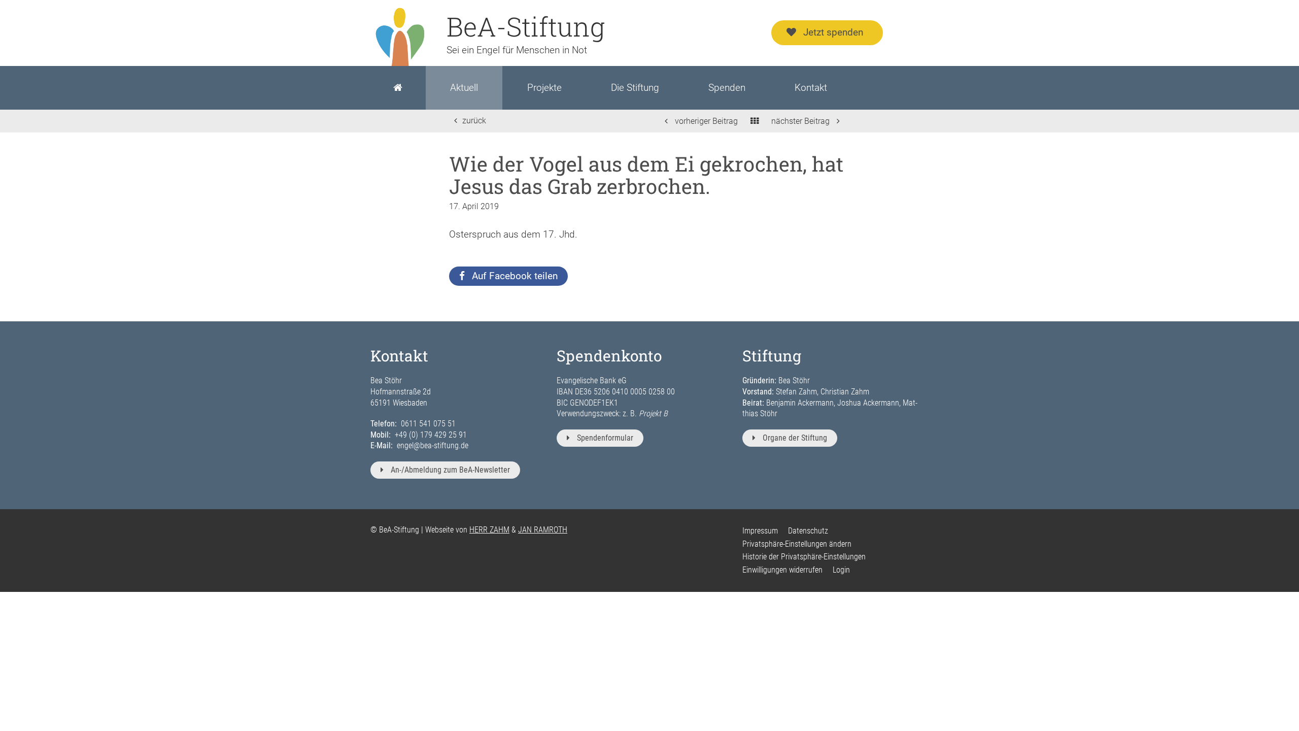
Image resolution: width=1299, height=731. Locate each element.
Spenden (726, 87)
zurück (474, 120)
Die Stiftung (635, 87)
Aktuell (464, 87)
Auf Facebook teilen (515, 276)
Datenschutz (808, 531)
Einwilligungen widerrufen (782, 570)
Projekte (544, 87)
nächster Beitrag (801, 121)
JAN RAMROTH (542, 530)
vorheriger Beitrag (705, 121)
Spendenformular (605, 438)
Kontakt (811, 87)
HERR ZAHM (489, 530)
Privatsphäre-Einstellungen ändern (796, 544)
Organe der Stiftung (795, 438)
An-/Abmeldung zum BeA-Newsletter (450, 470)
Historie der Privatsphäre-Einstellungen (804, 556)
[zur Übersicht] (754, 121)
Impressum (760, 531)
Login (841, 570)
